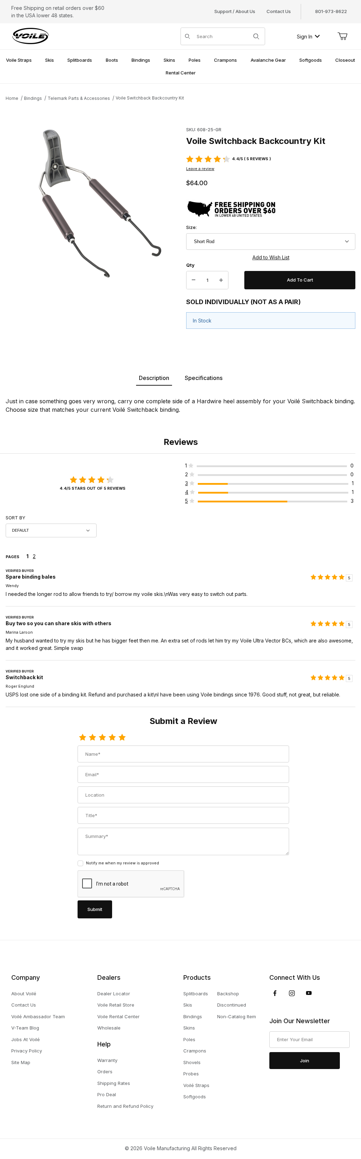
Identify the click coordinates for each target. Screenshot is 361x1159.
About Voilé (23, 993)
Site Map (20, 1062)
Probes (191, 1073)
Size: (191, 227)
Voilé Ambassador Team (38, 1016)
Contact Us (279, 11)
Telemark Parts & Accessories (79, 98)
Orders (104, 1071)
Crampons (194, 1051)
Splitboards (195, 993)
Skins (189, 1028)
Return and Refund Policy (125, 1106)
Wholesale (109, 1028)
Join (304, 1060)
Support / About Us (234, 11)
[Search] (256, 36)
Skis (187, 1005)
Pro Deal (106, 1094)
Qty (190, 265)
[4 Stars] (112, 737)
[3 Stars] (102, 737)
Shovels (192, 1062)
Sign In (304, 37)
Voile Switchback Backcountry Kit (150, 98)
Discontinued (231, 1005)
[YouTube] (308, 993)
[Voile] (30, 36)
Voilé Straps (196, 1085)
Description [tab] (154, 377)
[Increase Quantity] (221, 280)
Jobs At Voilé (25, 1039)
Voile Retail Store (115, 1005)
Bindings (33, 98)
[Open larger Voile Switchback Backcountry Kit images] (94, 205)
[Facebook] (275, 993)
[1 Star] (82, 737)
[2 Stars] (92, 737)
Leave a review (200, 168)
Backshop (228, 993)
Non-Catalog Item (236, 1016)
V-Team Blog (25, 1028)
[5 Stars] (122, 737)
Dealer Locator (113, 993)
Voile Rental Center (118, 1016)
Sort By (15, 517)
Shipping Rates (113, 1083)
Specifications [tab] (203, 377)
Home (12, 98)
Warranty (107, 1060)
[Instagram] (292, 993)
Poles (189, 1039)
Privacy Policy (26, 1051)
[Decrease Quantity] (193, 280)
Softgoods (194, 1096)
